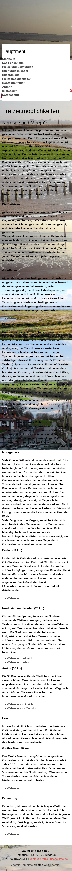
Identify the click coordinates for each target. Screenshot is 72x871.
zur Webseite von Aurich (17, 704)
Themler (55, 864)
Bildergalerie (10, 74)
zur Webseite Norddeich (17, 658)
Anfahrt (7, 86)
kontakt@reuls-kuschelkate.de (49, 858)
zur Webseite (10, 318)
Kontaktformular (13, 82)
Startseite (8, 58)
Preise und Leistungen (17, 66)
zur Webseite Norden (15, 662)
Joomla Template (22, 864)
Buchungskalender (15, 70)
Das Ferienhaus (13, 62)
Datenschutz (10, 94)
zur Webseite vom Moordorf (19, 708)
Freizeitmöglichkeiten (17, 78)
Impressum (9, 90)
